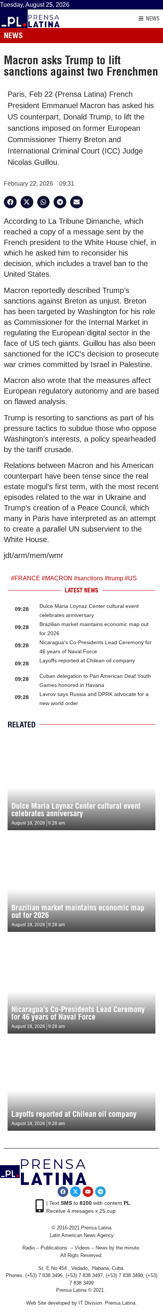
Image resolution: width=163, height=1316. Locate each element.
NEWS (153, 18)
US (132, 578)
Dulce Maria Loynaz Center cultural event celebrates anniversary (76, 809)
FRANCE (27, 578)
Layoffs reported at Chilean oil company (87, 660)
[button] (10, 202)
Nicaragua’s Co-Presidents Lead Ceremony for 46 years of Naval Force (78, 1012)
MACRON (58, 578)
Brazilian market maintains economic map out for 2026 (77, 911)
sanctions (90, 578)
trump (115, 578)
